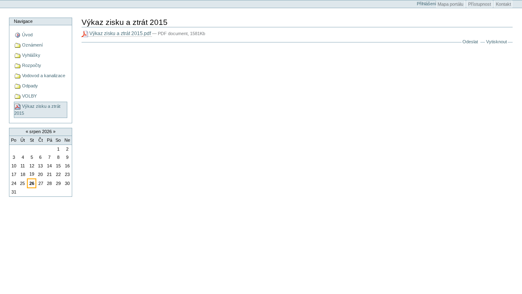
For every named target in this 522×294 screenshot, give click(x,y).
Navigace (23, 21)
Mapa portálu (450, 4)
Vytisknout (496, 41)
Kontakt (503, 4)
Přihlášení (426, 3)
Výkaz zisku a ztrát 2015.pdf (120, 33)
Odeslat (470, 41)
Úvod (27, 34)
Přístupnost (479, 4)
